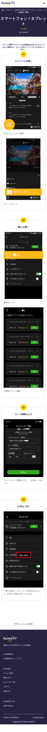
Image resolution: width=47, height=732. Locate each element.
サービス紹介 (8, 673)
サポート (6, 687)
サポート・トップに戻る (23, 623)
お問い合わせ (8, 706)
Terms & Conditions (11, 717)
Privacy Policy (38, 717)
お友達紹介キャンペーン (12, 658)
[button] (44, 3)
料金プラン (7, 678)
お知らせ (6, 691)
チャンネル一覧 (9, 682)
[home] (8, 3)
